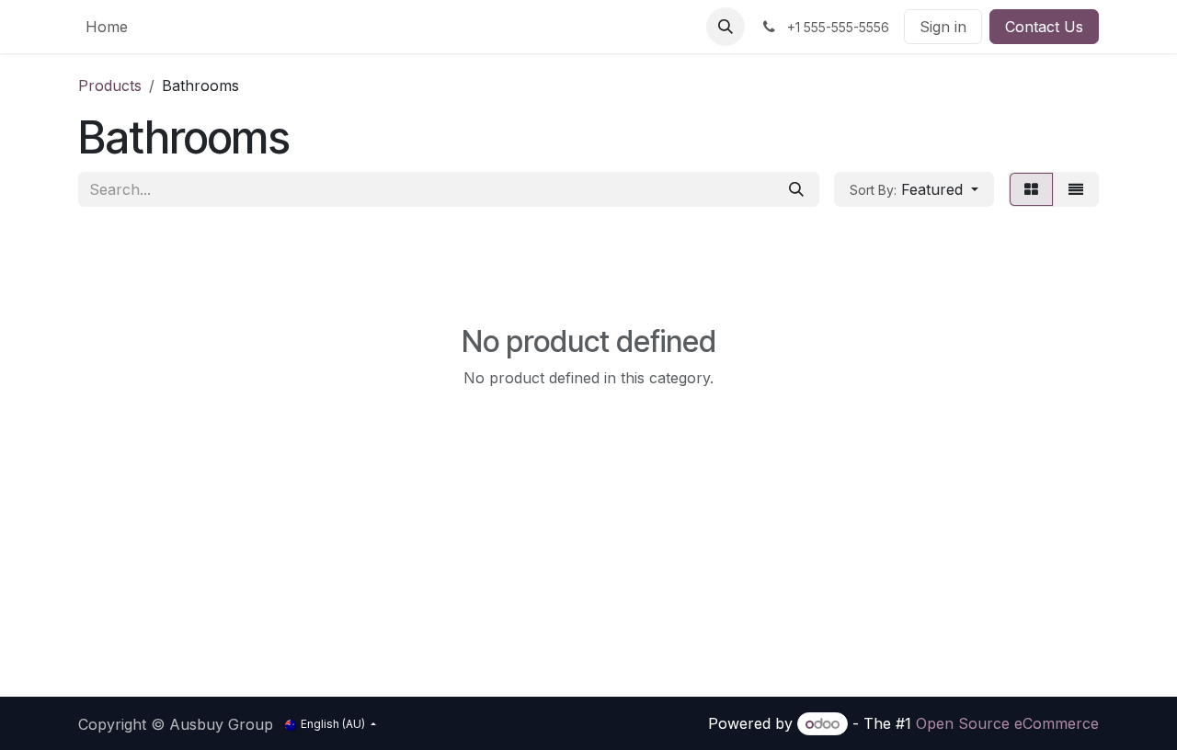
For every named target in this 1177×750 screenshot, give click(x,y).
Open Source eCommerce (1007, 723)
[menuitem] (106, 26)
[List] (1076, 189)
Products (110, 85)
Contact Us (1044, 26)
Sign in (943, 26)
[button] (725, 26)
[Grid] (1031, 189)
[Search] (796, 189)
